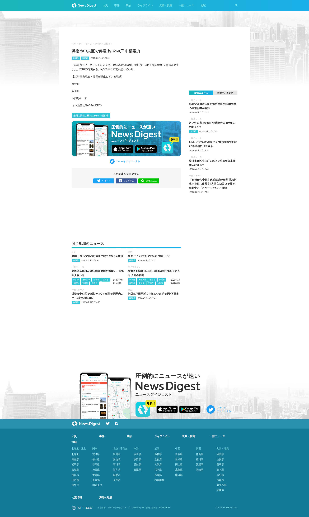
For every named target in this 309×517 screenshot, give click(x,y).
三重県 (137, 469)
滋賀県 (76, 283)
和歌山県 (159, 480)
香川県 (199, 459)
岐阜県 (152, 279)
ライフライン (145, 5)
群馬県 (96, 464)
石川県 (116, 464)
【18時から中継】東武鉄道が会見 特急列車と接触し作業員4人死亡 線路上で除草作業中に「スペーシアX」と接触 (212, 183)
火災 (105, 5)
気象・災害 (165, 5)
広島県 (179, 469)
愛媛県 (199, 464)
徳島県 (199, 454)
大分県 (220, 474)
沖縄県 (220, 490)
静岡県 (98, 44)
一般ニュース (186, 5)
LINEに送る (151, 181)
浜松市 (107, 44)
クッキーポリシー (136, 508)
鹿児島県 (221, 485)
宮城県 (75, 469)
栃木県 (96, 459)
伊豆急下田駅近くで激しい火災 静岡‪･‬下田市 (153, 293)
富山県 (116, 459)
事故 (128, 5)
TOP (74, 44)
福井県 (116, 469)
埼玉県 (193, 131)
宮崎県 (220, 480)
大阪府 (94, 283)
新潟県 (116, 454)
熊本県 (220, 469)
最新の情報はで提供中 (91, 115)
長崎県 (220, 464)
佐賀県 (220, 459)
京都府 (85, 283)
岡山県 (179, 464)
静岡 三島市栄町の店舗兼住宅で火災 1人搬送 (97, 256)
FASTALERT (164, 508)
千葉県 (96, 474)
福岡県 (220, 454)
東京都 (76, 279)
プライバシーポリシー (116, 508)
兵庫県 (158, 469)
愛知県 (105, 279)
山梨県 (116, 474)
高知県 (199, 469)
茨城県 (96, 454)
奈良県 (158, 474)
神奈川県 (86, 279)
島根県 (179, 459)
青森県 (75, 459)
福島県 (75, 485)
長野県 (116, 480)
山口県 (179, 474)
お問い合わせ (151, 508)
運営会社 (101, 508)
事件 (116, 5)
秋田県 (75, 474)
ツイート (106, 181)
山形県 (75, 480)
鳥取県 (179, 454)
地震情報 (77, 497)
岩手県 (75, 464)
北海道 (75, 454)
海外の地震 (105, 497)
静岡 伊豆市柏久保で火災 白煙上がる (149, 256)
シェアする (128, 181)
